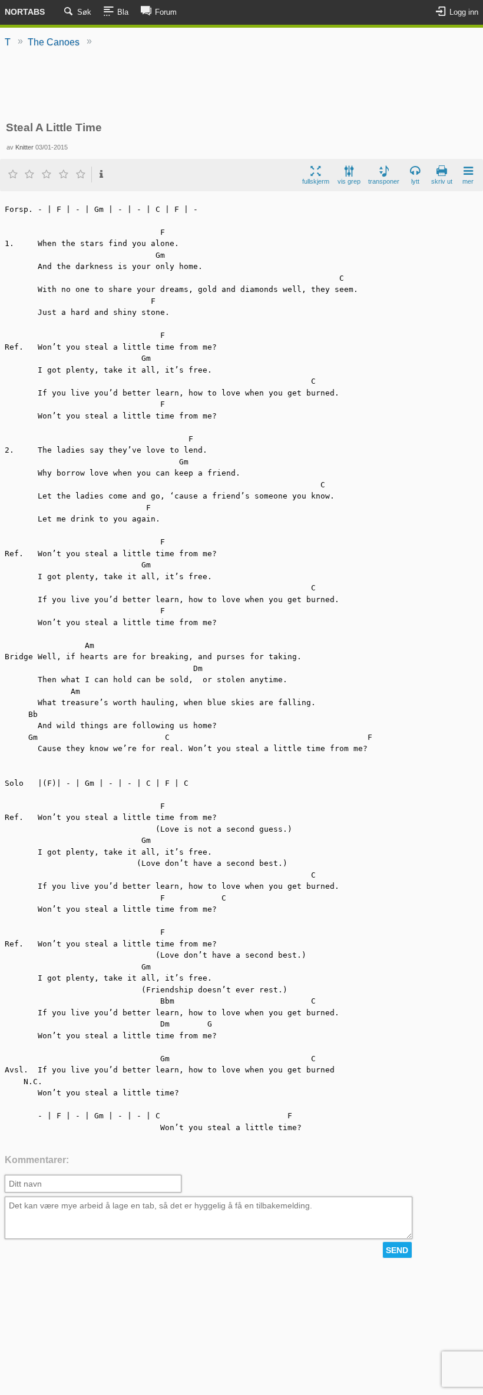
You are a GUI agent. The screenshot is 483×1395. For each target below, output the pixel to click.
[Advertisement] (241, 85)
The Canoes (54, 42)
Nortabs (25, 11)
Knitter (24, 147)
